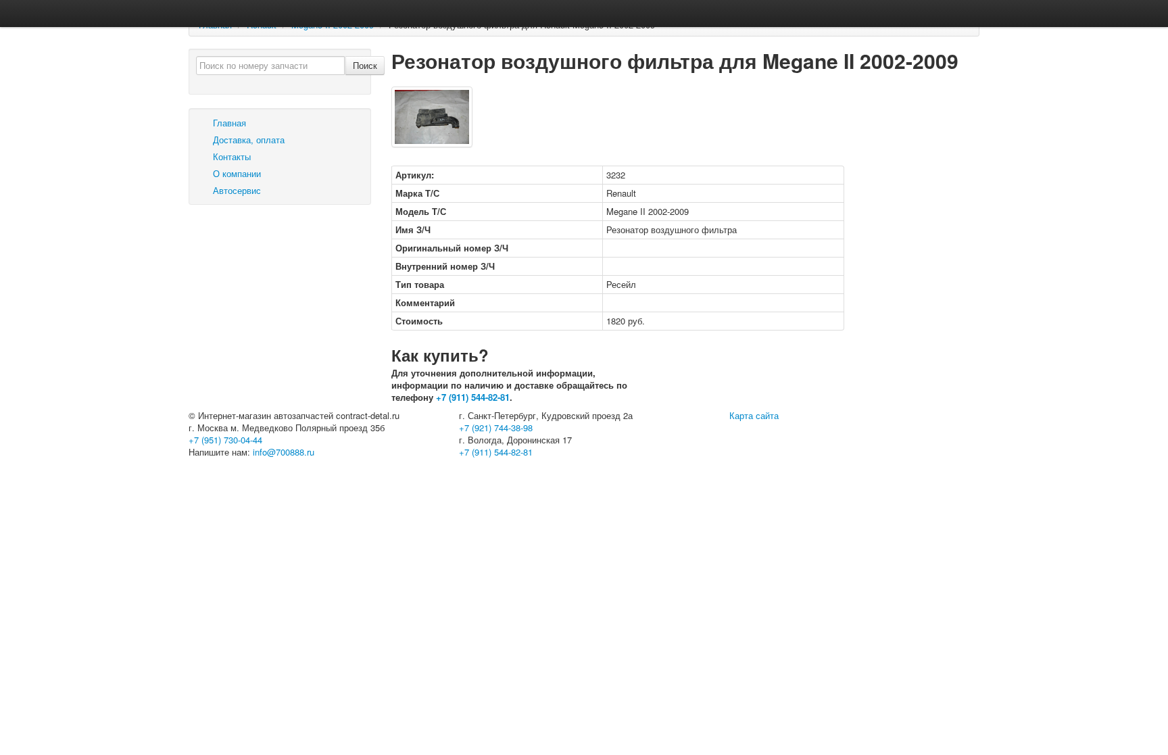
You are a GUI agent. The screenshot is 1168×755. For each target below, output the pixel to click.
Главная (228, 122)
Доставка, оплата (247, 139)
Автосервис (235, 190)
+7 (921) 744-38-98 (496, 427)
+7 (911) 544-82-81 (473, 397)
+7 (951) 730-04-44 (225, 439)
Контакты (230, 156)
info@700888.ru (283, 451)
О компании (235, 173)
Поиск (365, 65)
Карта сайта (754, 415)
